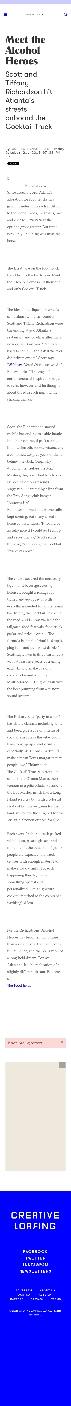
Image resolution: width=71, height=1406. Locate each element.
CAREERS (16, 1299)
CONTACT (25, 1295)
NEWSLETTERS (35, 1272)
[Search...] (65, 14)
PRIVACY (37, 1299)
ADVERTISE (24, 1290)
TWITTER (35, 1258)
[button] (62, 1065)
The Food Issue (19, 985)
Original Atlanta (35, 14)
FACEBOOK (35, 1252)
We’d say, (15, 364)
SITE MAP (46, 1295)
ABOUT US (47, 1290)
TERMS (56, 1299)
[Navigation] (3, 14)
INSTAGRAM (35, 1265)
